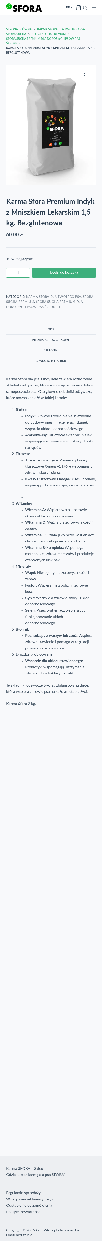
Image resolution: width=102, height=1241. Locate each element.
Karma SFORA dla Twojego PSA (53, 297)
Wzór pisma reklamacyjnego (29, 1199)
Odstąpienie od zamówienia (29, 1205)
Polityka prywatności (23, 1212)
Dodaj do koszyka (64, 272)
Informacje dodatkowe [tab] (51, 340)
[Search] (85, 8)
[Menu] (94, 7)
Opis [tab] (51, 329)
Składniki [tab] (51, 350)
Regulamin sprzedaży (23, 1193)
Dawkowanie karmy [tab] (51, 361)
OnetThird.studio (19, 1235)
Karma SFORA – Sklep (24, 1168)
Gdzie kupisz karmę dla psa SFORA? (36, 1175)
